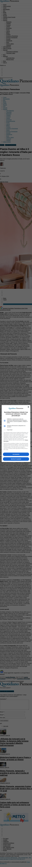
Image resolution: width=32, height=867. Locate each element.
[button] (16, 430)
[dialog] (16, 433)
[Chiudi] (28, 407)
